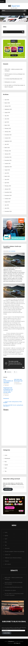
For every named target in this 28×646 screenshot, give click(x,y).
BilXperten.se (11, 641)
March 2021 (7, 176)
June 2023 (7, 118)
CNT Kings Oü (17, 643)
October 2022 (8, 138)
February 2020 (8, 185)
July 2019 (7, 205)
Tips (5, 471)
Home (6, 532)
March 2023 (7, 125)
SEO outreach (8, 564)
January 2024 (8, 106)
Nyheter (6, 464)
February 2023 (8, 128)
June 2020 (7, 179)
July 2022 (7, 144)
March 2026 (7, 102)
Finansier (7, 561)
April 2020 (7, 182)
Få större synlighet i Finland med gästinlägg (14, 551)
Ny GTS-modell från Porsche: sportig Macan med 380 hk (13, 406)
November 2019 (8, 195)
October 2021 (8, 163)
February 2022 (8, 150)
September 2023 (8, 109)
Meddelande (6, 398)
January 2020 (8, 189)
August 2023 (7, 112)
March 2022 (7, 147)
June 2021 (7, 173)
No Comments (12, 251)
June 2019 (7, 208)
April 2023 (7, 122)
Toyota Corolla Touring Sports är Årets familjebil (12, 402)
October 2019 (8, 198)
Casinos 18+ (7, 554)
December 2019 (8, 192)
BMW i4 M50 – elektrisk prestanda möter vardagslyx (14, 578)
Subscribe (8, 489)
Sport (6, 468)
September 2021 (8, 166)
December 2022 (8, 134)
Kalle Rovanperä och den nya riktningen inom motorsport (13, 583)
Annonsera (7, 548)
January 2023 (8, 131)
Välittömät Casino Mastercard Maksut (13, 557)
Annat (6, 455)
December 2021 (8, 157)
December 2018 (8, 211)
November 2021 (8, 160)
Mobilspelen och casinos (10, 82)
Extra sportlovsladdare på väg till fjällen (8, 381)
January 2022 (8, 154)
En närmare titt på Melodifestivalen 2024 (13, 78)
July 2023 (7, 115)
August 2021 (7, 169)
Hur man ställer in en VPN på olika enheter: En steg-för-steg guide (14, 594)
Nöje (6, 461)
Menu (3, 10)
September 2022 (8, 141)
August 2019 (7, 201)
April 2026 (7, 99)
